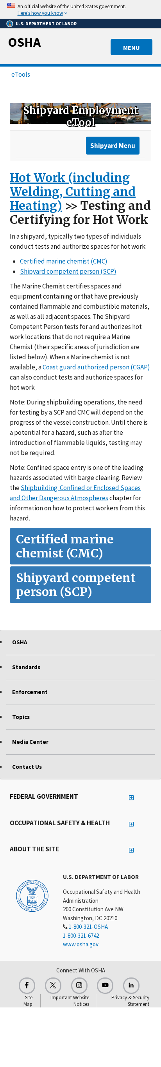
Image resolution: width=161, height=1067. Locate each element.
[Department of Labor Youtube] (105, 985)
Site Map (27, 1000)
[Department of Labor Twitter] (53, 985)
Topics (21, 717)
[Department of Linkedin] (131, 985)
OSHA (24, 42)
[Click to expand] (80, 9)
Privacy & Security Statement (130, 1000)
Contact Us (27, 766)
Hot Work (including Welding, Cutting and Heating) (73, 191)
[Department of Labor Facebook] (27, 985)
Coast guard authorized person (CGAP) (96, 367)
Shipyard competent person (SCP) (68, 271)
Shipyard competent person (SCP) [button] (76, 584)
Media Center (30, 741)
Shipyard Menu (112, 145)
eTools (20, 74)
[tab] (80, 546)
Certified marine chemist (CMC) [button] (65, 546)
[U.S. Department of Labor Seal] (32, 895)
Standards (26, 667)
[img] (80, 113)
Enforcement (30, 692)
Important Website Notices (69, 1000)
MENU (131, 47)
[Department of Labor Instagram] (79, 985)
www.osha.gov (80, 944)
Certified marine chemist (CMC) (63, 261)
